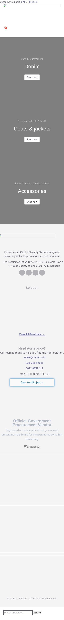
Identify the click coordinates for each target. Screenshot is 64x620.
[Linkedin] (22, 273)
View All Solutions (32, 334)
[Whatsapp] (35, 273)
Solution (32, 287)
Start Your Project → (32, 382)
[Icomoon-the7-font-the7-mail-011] (42, 273)
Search (37, 612)
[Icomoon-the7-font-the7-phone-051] (29, 273)
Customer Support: (18, 1)
